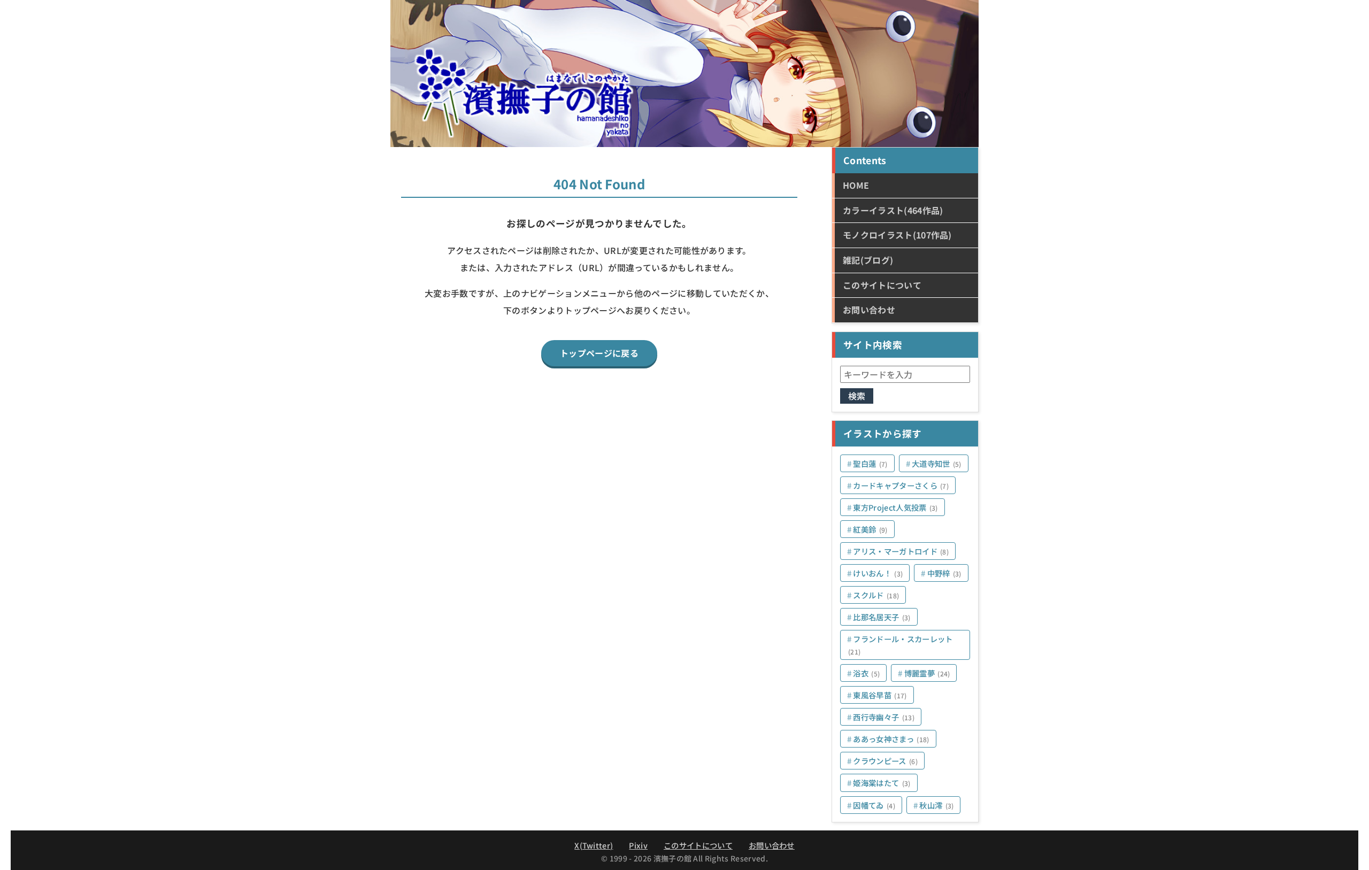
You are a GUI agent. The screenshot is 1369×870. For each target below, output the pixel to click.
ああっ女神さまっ (891, 738)
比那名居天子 (881, 616)
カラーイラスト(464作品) (893, 210)
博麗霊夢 (927, 673)
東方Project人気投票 (895, 507)
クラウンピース (885, 760)
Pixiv (638, 845)
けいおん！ (878, 573)
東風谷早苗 (879, 694)
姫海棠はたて (881, 782)
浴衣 (866, 673)
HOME (856, 185)
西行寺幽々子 (883, 716)
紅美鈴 (870, 529)
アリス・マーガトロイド (901, 551)
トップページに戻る (599, 353)
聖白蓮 (870, 463)
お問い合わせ (869, 309)
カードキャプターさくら (901, 485)
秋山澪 (936, 805)
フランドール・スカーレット (900, 644)
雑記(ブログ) (868, 259)
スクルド (876, 594)
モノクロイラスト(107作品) (897, 234)
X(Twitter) (593, 845)
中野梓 (944, 573)
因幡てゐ (874, 805)
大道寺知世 (937, 463)
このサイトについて (882, 285)
